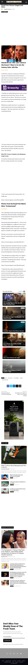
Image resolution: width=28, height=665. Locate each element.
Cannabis (11, 484)
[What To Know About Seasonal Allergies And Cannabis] (5, 477)
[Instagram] (10, 653)
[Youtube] (21, 653)
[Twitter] (11, 60)
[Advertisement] (14, 29)
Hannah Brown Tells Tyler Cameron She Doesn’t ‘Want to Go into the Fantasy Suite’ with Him (13, 65)
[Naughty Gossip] (2, 9)
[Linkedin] (14, 60)
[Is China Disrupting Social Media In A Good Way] (5, 484)
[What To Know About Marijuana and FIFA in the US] (14, 455)
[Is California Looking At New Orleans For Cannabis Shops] (5, 491)
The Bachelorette (5, 379)
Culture (3, 463)
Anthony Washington (5, 468)
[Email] (17, 60)
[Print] (20, 60)
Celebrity (3, 11)
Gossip (6, 11)
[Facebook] (8, 60)
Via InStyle (4, 209)
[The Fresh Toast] (14, 2)
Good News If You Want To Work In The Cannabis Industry (21, 394)
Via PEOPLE (4, 70)
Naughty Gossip (7, 9)
